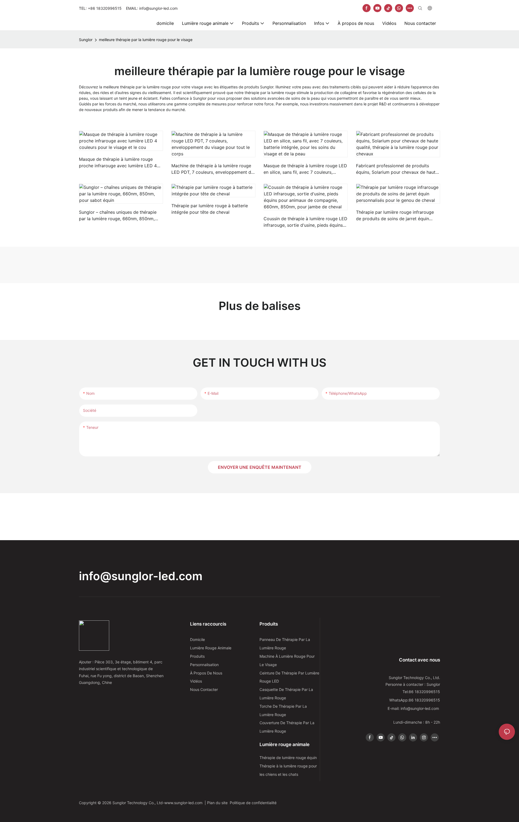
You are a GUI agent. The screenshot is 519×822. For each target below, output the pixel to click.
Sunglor (85, 39)
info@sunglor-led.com (140, 576)
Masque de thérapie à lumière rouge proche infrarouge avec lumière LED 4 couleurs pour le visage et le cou (118, 162)
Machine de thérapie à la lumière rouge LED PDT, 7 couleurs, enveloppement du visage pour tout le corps (212, 169)
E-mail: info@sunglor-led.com (414, 708)
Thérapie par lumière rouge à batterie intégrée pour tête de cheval (209, 209)
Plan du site (218, 802)
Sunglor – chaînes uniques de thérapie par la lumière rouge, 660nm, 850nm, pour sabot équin (118, 215)
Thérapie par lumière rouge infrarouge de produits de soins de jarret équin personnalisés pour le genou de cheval (395, 215)
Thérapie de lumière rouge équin (288, 757)
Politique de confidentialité (254, 802)
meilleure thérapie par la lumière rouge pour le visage (145, 39)
